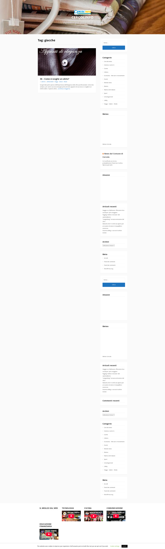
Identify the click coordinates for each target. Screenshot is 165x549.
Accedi (106, 258)
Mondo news (108, 82)
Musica (106, 86)
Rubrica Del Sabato (109, 90)
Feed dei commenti (109, 265)
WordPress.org (108, 268)
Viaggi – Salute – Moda (110, 104)
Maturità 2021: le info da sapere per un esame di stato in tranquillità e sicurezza (113, 226)
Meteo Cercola (107, 144)
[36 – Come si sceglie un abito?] (67, 62)
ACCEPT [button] (124, 546)
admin (43, 81)
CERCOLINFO (82, 17)
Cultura (106, 72)
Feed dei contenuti (109, 261)
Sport (105, 93)
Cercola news (108, 61)
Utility (106, 100)
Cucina (106, 68)
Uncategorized (108, 97)
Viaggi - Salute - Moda (61, 81)
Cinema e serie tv (109, 65)
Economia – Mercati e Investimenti (114, 75)
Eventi (106, 79)
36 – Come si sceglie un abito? (54, 79)
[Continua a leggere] (64, 89)
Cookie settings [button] (114, 546)
